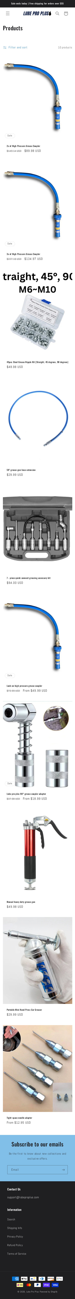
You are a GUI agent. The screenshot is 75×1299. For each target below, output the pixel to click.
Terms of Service (16, 1253)
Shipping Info (14, 1228)
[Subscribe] (63, 1169)
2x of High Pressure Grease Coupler (23, 146)
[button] (7, 13)
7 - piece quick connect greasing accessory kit (29, 578)
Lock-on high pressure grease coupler (24, 685)
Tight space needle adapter (19, 1117)
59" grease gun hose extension (21, 469)
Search (11, 1219)
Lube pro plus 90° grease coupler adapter (26, 793)
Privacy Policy (15, 1236)
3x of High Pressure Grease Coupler (23, 254)
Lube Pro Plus (32, 1291)
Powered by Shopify (49, 1291)
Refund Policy (15, 1245)
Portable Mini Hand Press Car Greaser (24, 1009)
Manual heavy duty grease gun (21, 901)
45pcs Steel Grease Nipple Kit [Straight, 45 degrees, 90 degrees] (37, 361)
